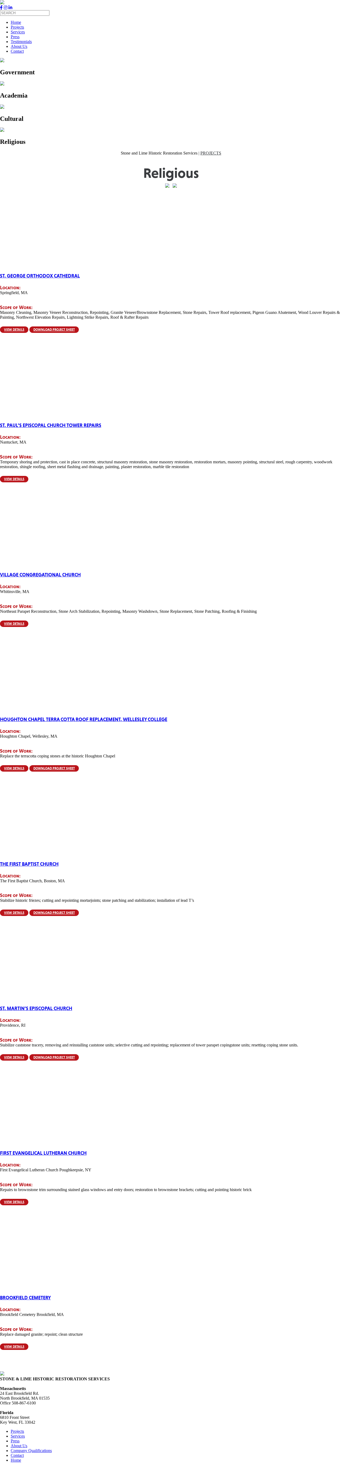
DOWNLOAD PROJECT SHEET (54, 330)
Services (18, 32)
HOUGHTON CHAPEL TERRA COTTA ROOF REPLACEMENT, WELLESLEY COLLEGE (83, 719)
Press (15, 36)
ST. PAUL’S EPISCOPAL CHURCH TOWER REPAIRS (50, 425)
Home (16, 22)
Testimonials (21, 41)
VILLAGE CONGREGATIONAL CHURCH (40, 574)
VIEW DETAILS (14, 330)
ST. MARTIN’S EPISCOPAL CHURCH (36, 1008)
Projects (17, 27)
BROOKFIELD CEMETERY (25, 1297)
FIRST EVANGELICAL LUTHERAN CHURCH (43, 1153)
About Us (19, 46)
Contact (17, 51)
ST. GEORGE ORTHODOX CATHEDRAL (40, 276)
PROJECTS (210, 153)
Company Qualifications (31, 1450)
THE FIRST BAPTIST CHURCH (29, 864)
